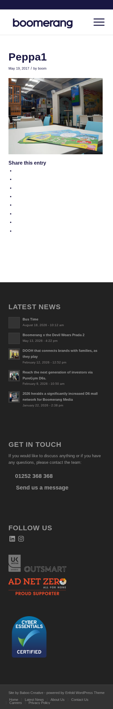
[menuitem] (81, 22)
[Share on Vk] (16, 213)
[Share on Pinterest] (16, 188)
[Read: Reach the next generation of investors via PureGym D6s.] (14, 375)
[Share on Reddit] (16, 222)
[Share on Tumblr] (16, 205)
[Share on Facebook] (16, 170)
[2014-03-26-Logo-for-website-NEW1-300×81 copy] (46, 22)
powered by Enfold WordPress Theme (75, 693)
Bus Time (30, 319)
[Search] (81, 22)
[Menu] (96, 22)
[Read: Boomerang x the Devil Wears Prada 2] (14, 338)
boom (42, 68)
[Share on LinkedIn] (16, 196)
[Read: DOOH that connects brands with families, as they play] (14, 354)
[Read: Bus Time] (14, 322)
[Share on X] (16, 179)
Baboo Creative (31, 693)
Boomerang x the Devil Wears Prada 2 (53, 335)
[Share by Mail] (16, 231)
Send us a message (41, 487)
